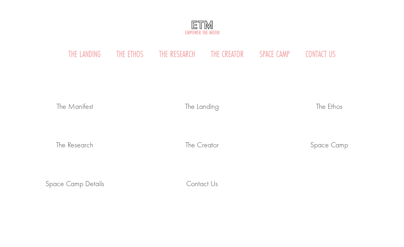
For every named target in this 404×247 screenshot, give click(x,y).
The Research (177, 54)
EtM (202, 25)
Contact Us (321, 54)
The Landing (84, 54)
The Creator (227, 54)
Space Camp (274, 54)
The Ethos (129, 54)
